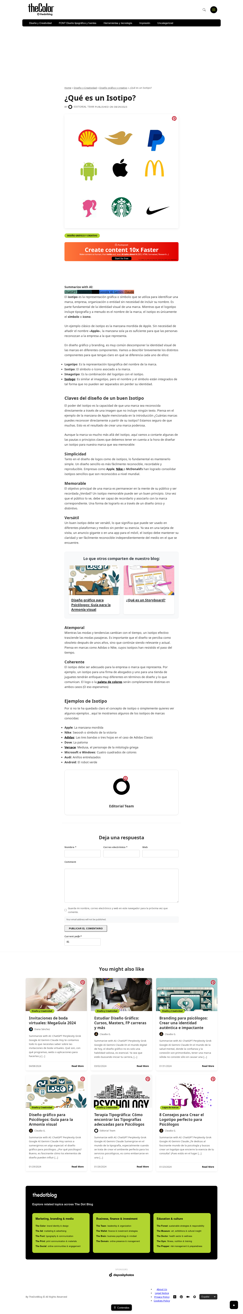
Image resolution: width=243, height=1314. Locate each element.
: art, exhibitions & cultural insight (179, 1230)
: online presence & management (118, 1241)
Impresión (144, 23)
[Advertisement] (121, 55)
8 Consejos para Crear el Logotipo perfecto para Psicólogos (181, 1119)
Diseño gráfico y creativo (113, 87)
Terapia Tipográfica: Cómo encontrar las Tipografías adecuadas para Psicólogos (119, 1119)
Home (67, 87)
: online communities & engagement (58, 1246)
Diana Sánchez (42, 1029)
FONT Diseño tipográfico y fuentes (77, 23)
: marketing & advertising (51, 1230)
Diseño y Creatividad (40, 23)
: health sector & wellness (174, 1236)
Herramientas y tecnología (118, 23)
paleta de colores (109, 682)
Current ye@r (73, 936)
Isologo (69, 379)
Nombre (70, 847)
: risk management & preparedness (179, 1246)
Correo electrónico (115, 847)
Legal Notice (162, 1293)
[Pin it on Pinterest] (174, 118)
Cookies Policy (162, 1300)
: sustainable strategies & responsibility (180, 1225)
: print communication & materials (56, 1241)
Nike (119, 469)
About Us (162, 1289)
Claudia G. (105, 1034)
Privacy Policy (161, 1296)
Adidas (69, 737)
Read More (78, 1066)
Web (145, 847)
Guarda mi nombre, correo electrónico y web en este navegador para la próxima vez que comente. (118, 910)
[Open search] (204, 9)
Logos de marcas (170, 1107)
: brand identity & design (52, 1225)
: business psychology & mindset (116, 1236)
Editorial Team (84, 106)
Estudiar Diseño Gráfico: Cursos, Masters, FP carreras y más (120, 1023)
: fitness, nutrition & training (174, 1241)
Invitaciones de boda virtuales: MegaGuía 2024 (52, 1020)
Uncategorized (165, 23)
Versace (70, 747)
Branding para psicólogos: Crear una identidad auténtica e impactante (183, 1023)
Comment (70, 861)
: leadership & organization (113, 1225)
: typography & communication (54, 1236)
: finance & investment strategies (117, 1230)
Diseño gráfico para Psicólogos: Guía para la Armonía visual (51, 1119)
